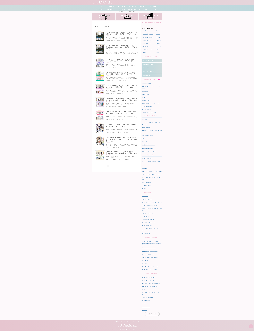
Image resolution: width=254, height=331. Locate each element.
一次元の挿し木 (122, 9)
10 (120, 166)
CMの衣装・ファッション (149, 71)
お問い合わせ (129, 321)
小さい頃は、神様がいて (147, 213)
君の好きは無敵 (153, 6)
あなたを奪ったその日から (148, 280)
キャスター (144, 303)
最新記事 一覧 (111, 6)
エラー (143, 138)
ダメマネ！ (144, 310)
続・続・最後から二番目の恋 (148, 277)
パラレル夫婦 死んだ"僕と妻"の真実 (150, 286)
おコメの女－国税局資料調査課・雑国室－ (151, 161)
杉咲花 (144, 31)
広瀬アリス (145, 43)
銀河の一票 (144, 142)
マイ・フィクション (143, 9)
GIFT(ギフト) (145, 119)
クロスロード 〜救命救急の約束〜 (149, 112)
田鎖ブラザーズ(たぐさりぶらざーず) (150, 151)
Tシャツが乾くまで (132, 6)
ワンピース (158, 46)
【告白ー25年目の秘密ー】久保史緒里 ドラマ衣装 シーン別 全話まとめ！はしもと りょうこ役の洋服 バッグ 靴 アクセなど (121, 47)
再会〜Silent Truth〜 (147, 182)
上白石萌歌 (145, 40)
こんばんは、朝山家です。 (148, 254)
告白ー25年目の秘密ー (132, 9)
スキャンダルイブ (146, 233)
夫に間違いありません (147, 158)
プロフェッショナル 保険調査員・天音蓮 (151, 174)
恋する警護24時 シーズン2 (148, 219)
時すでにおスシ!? (146, 127)
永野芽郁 (151, 37)
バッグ (157, 49)
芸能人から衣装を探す (148, 64)
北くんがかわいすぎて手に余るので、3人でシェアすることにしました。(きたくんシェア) (152, 243)
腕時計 (157, 52)
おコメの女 (145, 46)
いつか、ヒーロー (146, 307)
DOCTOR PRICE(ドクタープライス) (150, 257)
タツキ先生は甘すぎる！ (147, 148)
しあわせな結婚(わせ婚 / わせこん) (150, 251)
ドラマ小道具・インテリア (149, 67)
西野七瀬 (151, 40)
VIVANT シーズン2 (111, 9)
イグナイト (145, 49)
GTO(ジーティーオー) (100, 9)
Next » (124, 166)
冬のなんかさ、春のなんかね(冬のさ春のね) (152, 171)
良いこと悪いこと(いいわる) (148, 222)
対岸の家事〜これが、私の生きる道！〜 (151, 283)
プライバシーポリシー (137, 321)
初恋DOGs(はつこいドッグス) (149, 248)
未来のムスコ (145, 165)
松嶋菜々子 (158, 40)
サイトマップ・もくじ (121, 321)
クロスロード (153, 9)
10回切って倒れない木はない (148, 145)
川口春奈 (151, 31)
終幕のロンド (145, 196)
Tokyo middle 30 (121, 6)
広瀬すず (151, 43)
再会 (150, 52)
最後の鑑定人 (145, 263)
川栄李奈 (158, 43)
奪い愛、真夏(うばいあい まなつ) (149, 269)
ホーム (100, 6)
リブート (151, 46)
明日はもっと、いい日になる (148, 260)
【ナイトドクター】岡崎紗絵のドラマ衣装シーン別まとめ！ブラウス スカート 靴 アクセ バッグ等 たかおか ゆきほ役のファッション (122, 139)
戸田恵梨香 (145, 34)
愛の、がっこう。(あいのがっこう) (150, 266)
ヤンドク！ (144, 168)
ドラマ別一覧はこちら (151, 314)
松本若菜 (151, 34)
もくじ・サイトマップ (148, 60)
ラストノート (142, 6)
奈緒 (157, 31)
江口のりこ (145, 37)
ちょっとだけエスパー (147, 199)
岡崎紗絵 (158, 37)
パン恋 (150, 49)
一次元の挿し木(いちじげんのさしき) (150, 103)
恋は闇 (144, 52)
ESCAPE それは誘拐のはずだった (149, 205)
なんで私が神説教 (146, 300)
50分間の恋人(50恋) (146, 185)
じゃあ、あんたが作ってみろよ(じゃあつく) (152, 202)
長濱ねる (158, 34)
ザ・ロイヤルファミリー (147, 225)
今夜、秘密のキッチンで (147, 135)
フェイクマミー (145, 216)
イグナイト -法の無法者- (147, 297)
